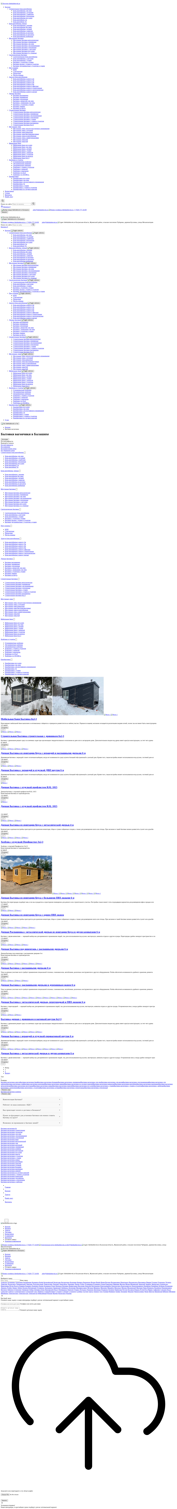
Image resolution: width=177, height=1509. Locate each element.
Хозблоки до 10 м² (19, 401)
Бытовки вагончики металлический (13, 1141)
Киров (41, 1286)
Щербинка (4, 1293)
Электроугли (33, 1293)
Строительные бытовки (17, 337)
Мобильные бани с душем (22, 378)
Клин (53, 1286)
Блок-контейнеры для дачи (22, 235)
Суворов (65, 1291)
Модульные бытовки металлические (26, 265)
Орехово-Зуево (39, 1290)
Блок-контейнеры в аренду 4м (23, 309)
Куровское (168, 1286)
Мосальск (117, 1288)
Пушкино (104, 1290)
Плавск (76, 1290)
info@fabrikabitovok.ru (50, 222)
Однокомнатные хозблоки (22, 390)
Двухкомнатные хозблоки (22, 392)
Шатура (151, 1291)
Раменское (118, 1290)
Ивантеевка (5, 1286)
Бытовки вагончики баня (9, 1139)
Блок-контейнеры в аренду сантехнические (28, 316)
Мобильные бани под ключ (22, 373)
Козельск (59, 1286)
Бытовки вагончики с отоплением (13, 1180)
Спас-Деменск (38, 1291)
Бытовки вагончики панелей (11, 1163)
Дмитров (29, 1284)
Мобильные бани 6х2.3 (21, 386)
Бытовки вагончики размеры (11, 1149)
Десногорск (11, 1284)
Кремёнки (147, 1286)
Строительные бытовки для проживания (27, 343)
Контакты (8, 1265)
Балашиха (35, 1282)
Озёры (31, 1290)
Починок (90, 1290)
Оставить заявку (10, 1239)
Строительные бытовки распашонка (26, 350)
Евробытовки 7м (19, 412)
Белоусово (57, 1282)
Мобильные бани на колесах (23, 384)
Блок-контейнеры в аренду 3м (23, 307)
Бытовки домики (19, 333)
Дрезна (77, 1284)
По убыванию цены (8, 450)
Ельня (103, 1284)
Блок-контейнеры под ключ (22, 242)
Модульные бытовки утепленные (24, 272)
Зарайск (148, 1284)
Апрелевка (19, 1282)
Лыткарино (49, 1288)
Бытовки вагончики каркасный (12, 1176)
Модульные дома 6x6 (20, 367)
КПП (15, 295)
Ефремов (116, 1284)
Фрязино (112, 1291)
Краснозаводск (126, 1286)
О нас (7, 420)
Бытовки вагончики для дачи (11, 1134)
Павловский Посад (51, 1290)
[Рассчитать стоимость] (6, 1220)
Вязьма (148, 1282)
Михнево (103, 1288)
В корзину (5, 727)
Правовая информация (13, 1269)
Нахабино (157, 1288)
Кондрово (81, 1286)
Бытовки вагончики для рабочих (12, 1178)
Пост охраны (13, 293)
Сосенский (29, 1291)
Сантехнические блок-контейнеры (25, 282)
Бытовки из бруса (19, 335)
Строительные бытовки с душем (24, 346)
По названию (5, 447)
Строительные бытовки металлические (27, 339)
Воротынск (124, 1282)
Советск (11, 1291)
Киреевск (35, 1286)
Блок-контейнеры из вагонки (23, 257)
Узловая (105, 1291)
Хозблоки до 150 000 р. (21, 403)
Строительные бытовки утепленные (26, 344)
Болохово (73, 1282)
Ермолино (109, 1284)
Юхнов (49, 1293)
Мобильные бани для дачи (22, 375)
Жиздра (122, 1284)
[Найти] (33, 203)
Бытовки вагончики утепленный (12, 1138)
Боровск (80, 1282)
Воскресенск (133, 1282)
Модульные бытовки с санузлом (24, 274)
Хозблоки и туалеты (16, 388)
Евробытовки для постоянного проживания (28, 411)
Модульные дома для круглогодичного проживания (31, 356)
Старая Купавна (49, 1291)
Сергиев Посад (165, 1290)
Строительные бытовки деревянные (25, 341)
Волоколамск (115, 1282)
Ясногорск (62, 1293)
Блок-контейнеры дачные (18, 248)
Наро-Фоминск (148, 1288)
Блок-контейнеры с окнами (22, 250)
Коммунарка (73, 1286)
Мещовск (97, 1288)
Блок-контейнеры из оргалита (23, 259)
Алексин (4, 1282)
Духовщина (89, 1284)
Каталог (8, 230)
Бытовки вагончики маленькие (12, 1169)
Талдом (85, 1291)
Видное (108, 1282)
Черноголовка (139, 1291)
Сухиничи (72, 1291)
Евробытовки (14, 405)
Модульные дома (15, 354)
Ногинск (4, 1290)
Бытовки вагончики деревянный (12, 1147)
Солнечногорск (19, 1291)
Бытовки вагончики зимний (11, 1171)
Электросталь (23, 1293)
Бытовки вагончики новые (10, 1160)
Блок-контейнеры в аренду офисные (26, 312)
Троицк (96, 1291)
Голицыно (161, 1282)
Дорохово (70, 1284)
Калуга (16, 1286)
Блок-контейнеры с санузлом (23, 284)
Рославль (131, 1290)
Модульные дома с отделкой (23, 358)
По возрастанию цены (8, 449)
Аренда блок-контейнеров (18, 303)
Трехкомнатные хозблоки (22, 394)
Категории (5, 439)
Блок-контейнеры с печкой (22, 254)
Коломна (65, 1286)
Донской (56, 1284)
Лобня (19, 1288)
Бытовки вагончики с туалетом (12, 1156)
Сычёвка (79, 1291)
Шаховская (158, 1291)
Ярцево (55, 1293)
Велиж (93, 1282)
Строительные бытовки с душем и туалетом (28, 348)
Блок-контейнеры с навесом (23, 255)
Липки (14, 1288)
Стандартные (17, 297)
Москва (124, 1288)
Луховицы (40, 1288)
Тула (101, 1291)
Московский (131, 1288)
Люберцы (64, 1288)
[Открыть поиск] (3, 200)
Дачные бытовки (15, 320)
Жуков (127, 1284)
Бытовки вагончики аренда (10, 1154)
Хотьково (124, 1291)
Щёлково (172, 1291)
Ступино (59, 1291)
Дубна (82, 1284)
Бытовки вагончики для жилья (11, 1132)
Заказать (4, 212)
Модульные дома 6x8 (20, 369)
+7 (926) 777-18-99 (32, 222)
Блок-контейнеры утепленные (23, 240)
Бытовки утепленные (20, 326)
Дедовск (168, 1282)
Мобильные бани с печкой (22, 377)
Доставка (8, 1260)
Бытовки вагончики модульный (12, 1150)
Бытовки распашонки (20, 322)
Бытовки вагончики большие (11, 1167)
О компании (9, 1263)
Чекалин (131, 1291)
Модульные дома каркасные (23, 360)
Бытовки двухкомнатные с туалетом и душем (29, 291)
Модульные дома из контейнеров (24, 363)
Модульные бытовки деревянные (24, 267)
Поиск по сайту (6, 204)
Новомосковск (167, 1288)
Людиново (72, 1288)
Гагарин (154, 1282)
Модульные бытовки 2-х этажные (25, 278)
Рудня (142, 1290)
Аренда (7, 1258)
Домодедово (48, 1284)
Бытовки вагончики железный (11, 1145)
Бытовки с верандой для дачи (23, 327)
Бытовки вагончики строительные (13, 1130)
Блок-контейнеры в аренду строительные (27, 314)
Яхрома (68, 1293)
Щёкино (166, 1291)
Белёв (41, 1282)
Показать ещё (6, 1090)
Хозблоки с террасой (20, 397)
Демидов (4, 1284)
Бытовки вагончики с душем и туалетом (15, 1174)
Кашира (22, 1286)
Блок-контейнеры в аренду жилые (25, 318)
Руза (146, 1290)
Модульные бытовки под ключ (24, 276)
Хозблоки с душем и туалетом (23, 395)
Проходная (17, 299)
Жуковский (134, 1284)
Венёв (98, 1282)
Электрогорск (13, 1293)
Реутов (124, 1290)
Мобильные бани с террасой (23, 380)
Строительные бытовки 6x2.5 (23, 352)
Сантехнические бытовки (18, 280)
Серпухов (4, 1291)
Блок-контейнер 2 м (20, 244)
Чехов (146, 1291)
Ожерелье (25, 1290)
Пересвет (70, 1290)
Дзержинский (21, 1284)
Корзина (8, 1256)
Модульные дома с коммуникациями (26, 365)
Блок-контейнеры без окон (22, 252)
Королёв (88, 1286)
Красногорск (116, 1286)
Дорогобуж (63, 1284)
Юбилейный (42, 1293)
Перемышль (63, 1290)
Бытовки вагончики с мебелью (11, 1182)
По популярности (7, 445)
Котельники (95, 1286)
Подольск (83, 1290)
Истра (11, 1286)
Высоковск (142, 1282)
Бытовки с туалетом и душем (23, 288)
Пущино (111, 1290)
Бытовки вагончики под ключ (11, 1152)
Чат (17, 423)
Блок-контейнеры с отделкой (23, 237)
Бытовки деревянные (20, 324)
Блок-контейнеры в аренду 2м (23, 305)
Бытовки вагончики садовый (11, 1165)
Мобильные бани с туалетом (23, 382)
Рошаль (137, 1290)
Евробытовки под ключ (21, 407)
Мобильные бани (15, 371)
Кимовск (28, 1286)
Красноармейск (105, 1286)
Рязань (150, 1290)
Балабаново (27, 1282)
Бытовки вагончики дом (9, 1143)
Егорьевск (96, 1284)
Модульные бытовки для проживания (26, 271)
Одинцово (17, 1290)
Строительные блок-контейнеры (20, 233)
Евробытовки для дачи (21, 409)
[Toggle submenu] (17, 231)
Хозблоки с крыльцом (20, 399)
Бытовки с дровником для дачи (24, 329)
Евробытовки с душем (21, 414)
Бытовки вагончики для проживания (14, 1136)
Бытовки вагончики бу (9, 1128)
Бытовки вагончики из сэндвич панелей (15, 1173)
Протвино (97, 1290)
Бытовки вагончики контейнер (12, 1162)
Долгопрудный (38, 1284)
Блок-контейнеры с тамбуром (23, 238)
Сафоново (156, 1290)
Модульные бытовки (16, 263)
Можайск (110, 1288)
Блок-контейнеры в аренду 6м (23, 311)
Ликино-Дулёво (6, 1288)
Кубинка (162, 1286)
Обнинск (10, 1290)
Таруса (90, 1291)
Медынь (90, 1288)
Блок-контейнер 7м (20, 246)
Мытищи (139, 1288)
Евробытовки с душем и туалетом (25, 416)
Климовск (47, 1286)
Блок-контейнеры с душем (22, 286)
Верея (103, 1282)
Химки (117, 1291)
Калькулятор (9, 1261)
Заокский (142, 1284)
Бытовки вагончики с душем (11, 1158)
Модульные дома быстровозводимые (26, 361)
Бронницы (86, 1282)
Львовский (57, 1288)
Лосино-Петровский (29, 1288)
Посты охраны (18, 301)
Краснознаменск (137, 1286)
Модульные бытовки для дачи (23, 269)
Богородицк (65, 1282)
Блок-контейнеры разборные (23, 261)
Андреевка (11, 1282)
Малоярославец (81, 1288)
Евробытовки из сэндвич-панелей (25, 418)
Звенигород (155, 1284)
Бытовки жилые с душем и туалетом (26, 289)
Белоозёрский (48, 1282)
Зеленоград (164, 1284)
